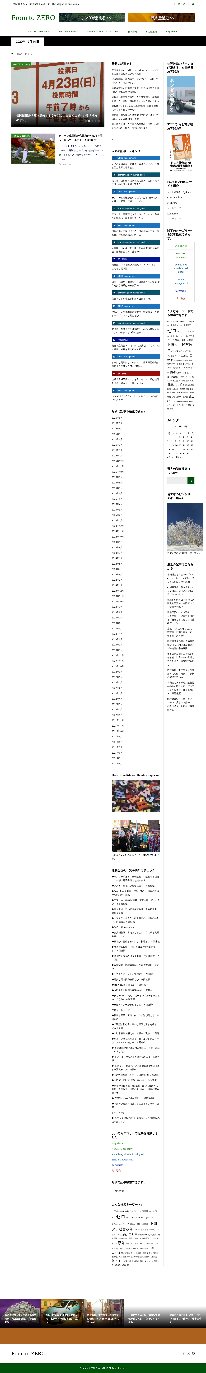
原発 (121, 1242)
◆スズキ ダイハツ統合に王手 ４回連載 (133, 885)
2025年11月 (118, 466)
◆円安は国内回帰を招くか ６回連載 (131, 979)
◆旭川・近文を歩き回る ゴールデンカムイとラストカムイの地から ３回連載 (135, 1040)
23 (184, 449)
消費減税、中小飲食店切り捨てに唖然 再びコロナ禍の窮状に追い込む (180, 673)
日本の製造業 (138, 1248)
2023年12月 (118, 590)
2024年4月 (117, 569)
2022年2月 (117, 709)
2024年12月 (118, 525)
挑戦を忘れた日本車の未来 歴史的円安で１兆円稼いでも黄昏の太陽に (135, 90)
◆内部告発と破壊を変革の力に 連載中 (132, 990)
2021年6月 (117, 752)
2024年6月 (117, 558)
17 (188, 445)
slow (121, 1211)
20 (172, 449)
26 (168, 453)
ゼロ (121, 1216)
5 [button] (98, 121)
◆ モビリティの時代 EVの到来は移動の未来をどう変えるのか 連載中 (136, 1067)
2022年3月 (117, 704)
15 (180, 445)
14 (176, 445)
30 (184, 453)
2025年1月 (117, 520)
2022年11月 (118, 660)
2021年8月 (117, 741)
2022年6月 (117, 687)
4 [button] (95, 121)
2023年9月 (117, 606)
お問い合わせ (174, 202)
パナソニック (139, 1230)
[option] (58, 94)
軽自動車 (135, 1261)
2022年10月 (118, 666)
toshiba (126, 1211)
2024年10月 (118, 536)
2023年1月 (117, 650)
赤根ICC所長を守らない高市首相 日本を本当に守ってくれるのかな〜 (135, 107)
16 (184, 445)
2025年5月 (117, 498)
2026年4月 (117, 439)
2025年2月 (117, 514)
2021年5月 (117, 758)
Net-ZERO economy (38, 31)
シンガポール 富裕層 (139, 1211)
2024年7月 (117, 552)
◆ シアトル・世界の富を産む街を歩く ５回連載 (136, 1058)
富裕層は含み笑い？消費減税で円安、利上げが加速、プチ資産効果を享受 (135, 116)
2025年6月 (117, 493)
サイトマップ (174, 208)
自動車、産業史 (150, 1257)
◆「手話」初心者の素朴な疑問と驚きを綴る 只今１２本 (135, 1026)
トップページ (118, 1112)
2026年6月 (117, 428)
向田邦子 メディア (179, 377)
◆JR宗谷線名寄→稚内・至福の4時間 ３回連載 (135, 1074)
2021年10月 (118, 731)
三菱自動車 (142, 1235)
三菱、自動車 (128, 1234)
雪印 (128, 1265)
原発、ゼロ (129, 1243)
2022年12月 (118, 655)
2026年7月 (117, 423)
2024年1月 (117, 585)
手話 (117, 1248)
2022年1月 (117, 714)
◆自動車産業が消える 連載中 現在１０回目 (135, 1033)
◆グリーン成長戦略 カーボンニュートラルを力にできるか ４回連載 (136, 997)
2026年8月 (117, 417)
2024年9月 (117, 541)
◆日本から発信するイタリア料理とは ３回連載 (136, 941)
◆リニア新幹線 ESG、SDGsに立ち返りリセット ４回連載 (136, 948)
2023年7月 (117, 617)
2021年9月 (117, 736)
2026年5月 (117, 434)
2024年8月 (117, 547)
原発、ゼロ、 (140, 1243)
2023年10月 (118, 601)
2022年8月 (117, 677)
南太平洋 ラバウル (133, 1238)
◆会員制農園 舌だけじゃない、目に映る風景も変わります (135, 934)
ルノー (116, 1235)
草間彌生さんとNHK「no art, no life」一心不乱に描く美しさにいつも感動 (135, 72)
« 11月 (170, 457)
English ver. (172, 31)
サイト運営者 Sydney (179, 192)
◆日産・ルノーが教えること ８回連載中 (133, 1004)
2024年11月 (118, 531)
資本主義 (127, 1261)
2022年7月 (117, 682)
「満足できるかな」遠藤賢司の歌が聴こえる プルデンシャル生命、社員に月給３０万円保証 (180, 688)
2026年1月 (117, 455)
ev (112, 1211)
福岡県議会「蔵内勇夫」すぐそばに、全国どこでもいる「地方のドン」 (135, 81)
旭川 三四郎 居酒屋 (139, 1253)
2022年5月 (117, 693)
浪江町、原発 (117, 1257)
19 (168, 449)
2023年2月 (117, 644)
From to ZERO (33, 18)
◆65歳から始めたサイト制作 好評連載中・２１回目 (135, 957)
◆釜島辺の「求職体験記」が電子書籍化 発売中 (135, 966)
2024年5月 (117, 563)
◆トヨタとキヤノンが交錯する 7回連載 (133, 973)
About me (172, 213)
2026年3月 (117, 444)
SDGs (116, 1211)
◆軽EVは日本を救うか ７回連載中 (130, 984)
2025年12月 (118, 461)
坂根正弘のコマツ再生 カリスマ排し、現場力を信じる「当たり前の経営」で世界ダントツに (135, 98)
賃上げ (117, 1261)
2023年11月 (118, 596)
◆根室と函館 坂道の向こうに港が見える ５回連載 (135, 1017)
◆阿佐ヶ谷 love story (123, 927)
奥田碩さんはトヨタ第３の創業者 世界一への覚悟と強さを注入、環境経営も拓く (135, 125)
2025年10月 (118, 471)
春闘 (150, 1253)
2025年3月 (117, 509)
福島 (142, 1257)
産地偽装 (126, 1257)
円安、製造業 (119, 1238)
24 (188, 449)
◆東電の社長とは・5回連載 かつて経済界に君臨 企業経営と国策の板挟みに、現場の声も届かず (135, 1089)
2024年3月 (117, 574)
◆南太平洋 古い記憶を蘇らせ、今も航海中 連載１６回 (135, 911)
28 (176, 453)
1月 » (178, 457)
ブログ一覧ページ (121, 1009)
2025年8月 (117, 482)
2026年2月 (117, 450)
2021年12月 (118, 720)
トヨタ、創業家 (142, 1224)
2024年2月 (117, 579)
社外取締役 (135, 1257)
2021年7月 (117, 747)
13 (172, 445)
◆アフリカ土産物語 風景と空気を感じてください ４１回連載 (136, 902)
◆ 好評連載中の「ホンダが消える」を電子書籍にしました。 (136, 1049)
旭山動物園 (125, 1253)
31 (188, 453)
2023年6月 (117, 623)
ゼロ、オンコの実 (133, 1217)
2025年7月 (117, 488)
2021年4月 (117, 763)
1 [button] (86, 121)
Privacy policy (174, 197)
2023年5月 (117, 628)
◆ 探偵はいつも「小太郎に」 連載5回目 (133, 1098)
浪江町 (155, 1253)
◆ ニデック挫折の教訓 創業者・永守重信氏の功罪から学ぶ (136, 1119)
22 (180, 449)
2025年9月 (117, 477)
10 (188, 441)
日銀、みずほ (176, 384)
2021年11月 (118, 725)
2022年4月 (117, 698)
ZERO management (67, 31)
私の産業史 (151, 31)
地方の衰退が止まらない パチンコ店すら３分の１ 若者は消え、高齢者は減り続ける (180, 704)
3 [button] (92, 121)
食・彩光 (132, 31)
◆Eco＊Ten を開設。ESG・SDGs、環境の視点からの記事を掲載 (135, 893)
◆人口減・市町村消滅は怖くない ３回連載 (134, 1080)
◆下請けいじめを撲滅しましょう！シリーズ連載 (135, 1105)
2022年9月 (117, 671)
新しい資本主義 (126, 1248)
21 (176, 449)
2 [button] (89, 121)
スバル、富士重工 (184, 325)
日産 (146, 1248)
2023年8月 (117, 612)
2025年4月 (117, 504)
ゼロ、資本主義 (147, 1217)
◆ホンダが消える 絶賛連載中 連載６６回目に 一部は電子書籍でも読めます (135, 878)
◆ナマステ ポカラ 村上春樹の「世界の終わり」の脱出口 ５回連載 (135, 920)
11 (192, 441)
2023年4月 (117, 633)
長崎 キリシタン (146, 1261)
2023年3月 (117, 639)
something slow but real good (103, 31)
